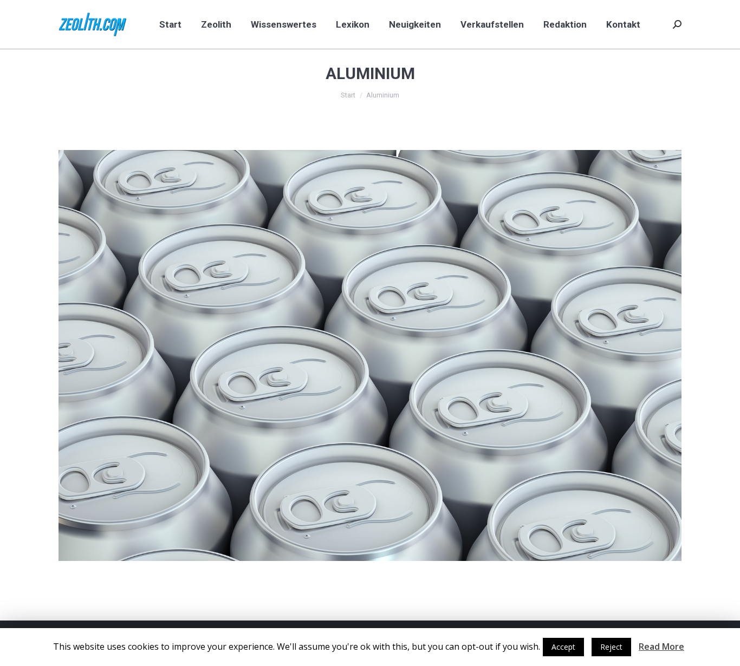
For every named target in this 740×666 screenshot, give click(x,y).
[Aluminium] (370, 355)
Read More (661, 646)
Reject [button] (611, 647)
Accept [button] (563, 647)
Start (348, 95)
